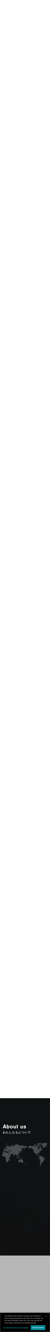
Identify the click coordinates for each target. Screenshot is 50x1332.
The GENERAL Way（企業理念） (19, 1237)
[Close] (46, 1316)
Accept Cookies (38, 1327)
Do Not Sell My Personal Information (16, 1327)
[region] (25, 1322)
